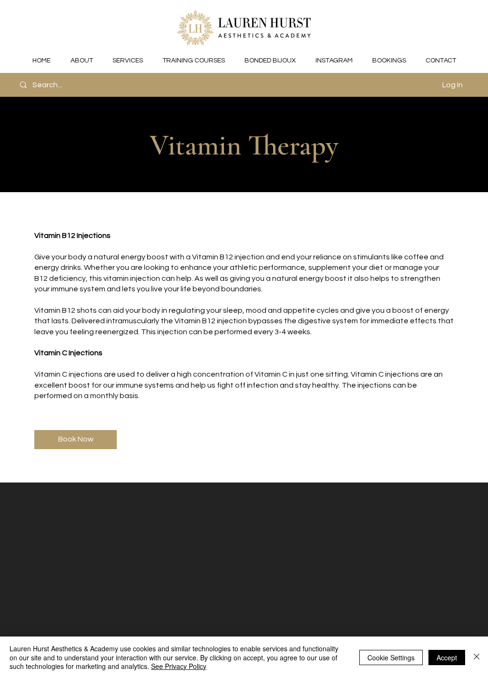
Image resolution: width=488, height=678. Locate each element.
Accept (447, 657)
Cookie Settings (391, 657)
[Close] (476, 657)
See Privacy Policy (178, 666)
